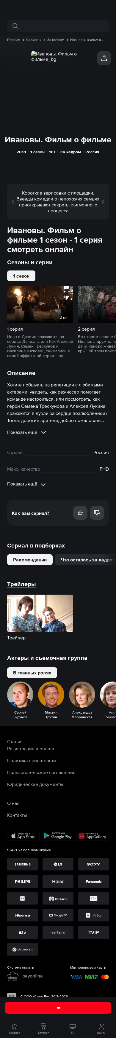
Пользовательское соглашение (41, 772)
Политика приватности (31, 760)
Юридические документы (35, 784)
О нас (13, 803)
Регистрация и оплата (30, 748)
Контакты (17, 815)
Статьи (14, 741)
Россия (92, 151)
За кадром (70, 151)
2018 (21, 151)
